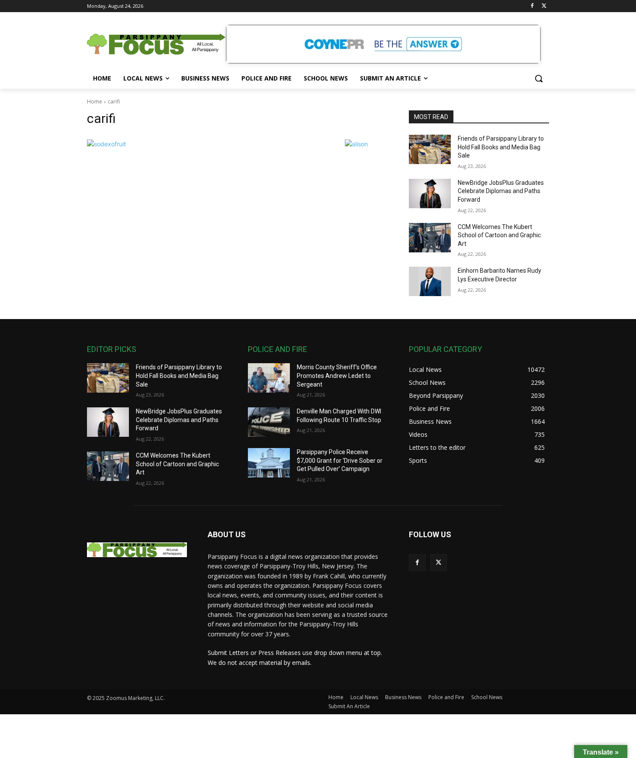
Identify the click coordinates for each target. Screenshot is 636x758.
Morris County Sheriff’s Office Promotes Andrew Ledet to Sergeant (337, 375)
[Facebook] (532, 6)
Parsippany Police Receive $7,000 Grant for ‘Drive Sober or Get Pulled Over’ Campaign (339, 460)
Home (94, 101)
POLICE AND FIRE (277, 349)
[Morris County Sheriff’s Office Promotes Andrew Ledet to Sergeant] (269, 378)
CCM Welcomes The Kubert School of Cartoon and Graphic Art (499, 235)
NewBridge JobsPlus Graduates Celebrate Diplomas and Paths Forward (501, 191)
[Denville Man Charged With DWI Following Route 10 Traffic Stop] (269, 422)
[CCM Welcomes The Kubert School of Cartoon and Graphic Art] (430, 237)
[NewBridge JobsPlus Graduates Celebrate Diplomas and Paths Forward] (430, 193)
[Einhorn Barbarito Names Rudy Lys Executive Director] (430, 281)
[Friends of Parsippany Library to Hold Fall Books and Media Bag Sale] (430, 149)
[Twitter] (544, 6)
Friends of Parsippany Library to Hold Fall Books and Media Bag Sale (501, 147)
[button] (538, 78)
